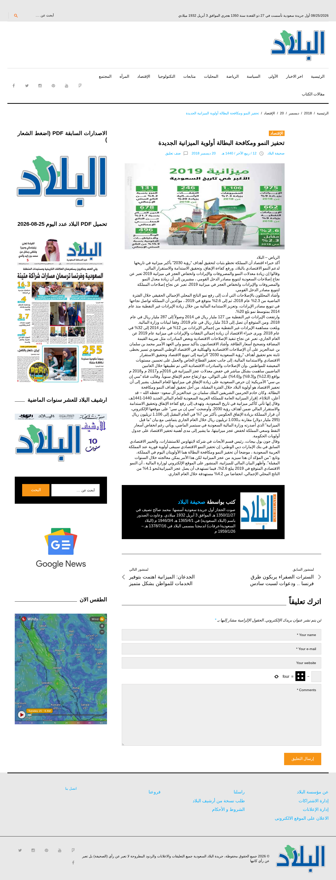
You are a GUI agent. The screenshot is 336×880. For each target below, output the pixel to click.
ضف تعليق (173, 153)
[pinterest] (53, 85)
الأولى (273, 76)
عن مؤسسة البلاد (313, 791)
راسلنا (239, 791)
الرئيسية (317, 76)
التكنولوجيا (166, 76)
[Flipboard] (80, 85)
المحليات (211, 76)
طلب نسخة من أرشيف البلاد (219, 800)
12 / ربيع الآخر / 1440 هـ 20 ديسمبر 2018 (224, 153)
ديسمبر (294, 113)
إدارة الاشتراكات (314, 800)
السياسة (253, 76)
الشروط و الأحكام (228, 809)
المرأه (124, 76)
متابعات (189, 76)
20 (282, 113)
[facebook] (13, 85)
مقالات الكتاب (313, 94)
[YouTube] (67, 85)
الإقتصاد (143, 76)
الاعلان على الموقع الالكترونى (302, 818)
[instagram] (40, 85)
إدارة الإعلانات (316, 809)
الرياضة (232, 76)
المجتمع (105, 76)
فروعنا (155, 791)
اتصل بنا (71, 788)
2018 (308, 113)
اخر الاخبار (294, 76)
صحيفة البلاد (276, 153)
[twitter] (27, 85)
